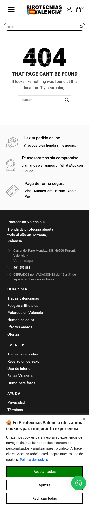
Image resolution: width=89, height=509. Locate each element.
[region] (44, 462)
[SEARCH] (67, 99)
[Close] (84, 419)
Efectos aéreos (19, 327)
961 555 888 (21, 267)
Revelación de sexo (23, 361)
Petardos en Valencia (25, 312)
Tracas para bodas (22, 354)
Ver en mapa (23, 261)
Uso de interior (19, 368)
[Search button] (81, 26)
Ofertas (13, 334)
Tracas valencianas (23, 298)
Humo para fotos (21, 383)
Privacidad (16, 402)
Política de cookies (34, 460)
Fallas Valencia (20, 376)
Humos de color (20, 320)
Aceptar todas (45, 472)
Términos (15, 410)
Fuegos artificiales (22, 305)
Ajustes (44, 485)
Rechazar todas (44, 498)
